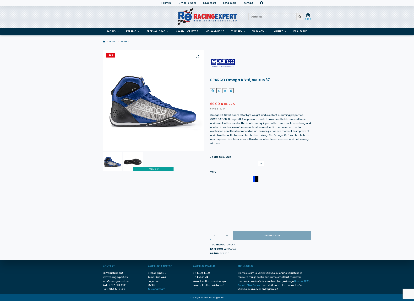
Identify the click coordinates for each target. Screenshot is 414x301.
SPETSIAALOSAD (156, 31)
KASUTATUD (300, 31)
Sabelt (241, 285)
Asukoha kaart (156, 289)
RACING (111, 31)
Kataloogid (229, 3)
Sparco (225, 253)
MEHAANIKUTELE (215, 31)
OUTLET (278, 31)
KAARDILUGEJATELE (187, 31)
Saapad (231, 248)
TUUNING (236, 31)
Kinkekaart (209, 3)
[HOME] (104, 41)
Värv (213, 172)
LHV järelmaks (187, 3)
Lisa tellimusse (272, 235)
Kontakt (248, 3)
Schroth (258, 285)
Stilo (249, 285)
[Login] (104, 3)
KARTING (131, 31)
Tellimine (166, 3)
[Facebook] (261, 3)
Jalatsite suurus (220, 157)
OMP (306, 281)
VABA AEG (258, 31)
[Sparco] (260, 63)
